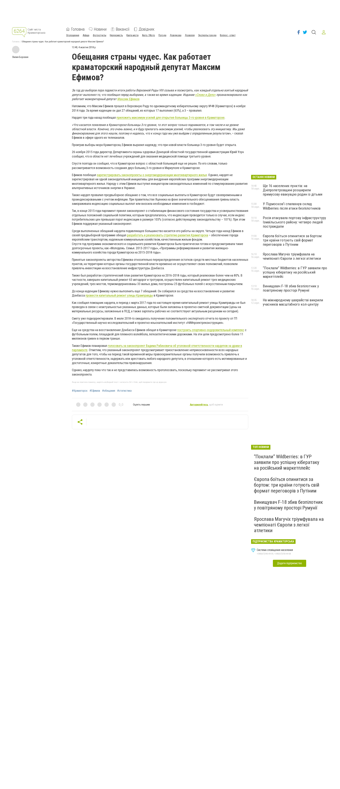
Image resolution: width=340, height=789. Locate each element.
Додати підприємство (289, 563)
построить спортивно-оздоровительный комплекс (210, 330)
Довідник (146, 29)
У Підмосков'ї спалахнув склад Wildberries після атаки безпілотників (292, 206)
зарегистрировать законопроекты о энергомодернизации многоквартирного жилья (152, 175)
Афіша (86, 35)
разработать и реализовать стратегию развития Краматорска (167, 235)
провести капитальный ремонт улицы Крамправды (119, 295)
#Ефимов (95, 390)
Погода (162, 35)
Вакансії (122, 29)
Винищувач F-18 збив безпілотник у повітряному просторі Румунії (291, 288)
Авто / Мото (148, 35)
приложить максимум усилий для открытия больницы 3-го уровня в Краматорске (171, 117)
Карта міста (132, 35)
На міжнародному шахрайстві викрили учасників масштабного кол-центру (293, 302)
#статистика (124, 390)
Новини (100, 29)
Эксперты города (207, 35)
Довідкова (175, 35)
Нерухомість (116, 35)
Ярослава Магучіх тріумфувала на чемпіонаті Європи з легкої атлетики (292, 256)
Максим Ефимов (128, 99)
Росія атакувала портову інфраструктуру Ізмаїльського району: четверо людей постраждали (294, 222)
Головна (78, 29)
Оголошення (72, 35)
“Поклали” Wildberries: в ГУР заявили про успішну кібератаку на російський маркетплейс (295, 272)
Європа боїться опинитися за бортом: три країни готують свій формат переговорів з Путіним (292, 240)
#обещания (108, 390)
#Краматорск (79, 390)
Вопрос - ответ (228, 35)
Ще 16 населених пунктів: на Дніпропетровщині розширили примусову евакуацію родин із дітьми (292, 190)
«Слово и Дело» (205, 95)
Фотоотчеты (99, 35)
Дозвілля (190, 35)
